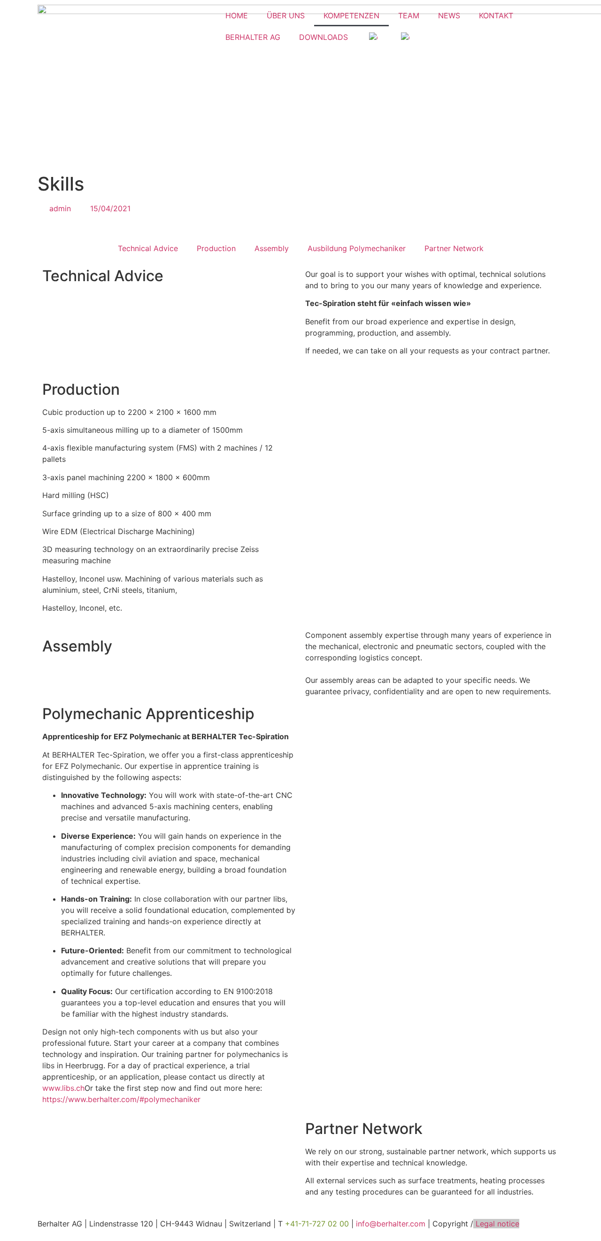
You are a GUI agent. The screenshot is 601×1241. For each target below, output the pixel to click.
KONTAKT (496, 15)
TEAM (408, 15)
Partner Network (454, 248)
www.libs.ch (63, 1088)
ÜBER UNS (286, 15)
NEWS (449, 15)
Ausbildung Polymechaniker (357, 248)
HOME (236, 15)
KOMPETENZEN (351, 15)
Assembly (271, 248)
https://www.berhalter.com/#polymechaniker (121, 1099)
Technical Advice (148, 248)
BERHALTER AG (252, 37)
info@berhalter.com (390, 1223)
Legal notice (496, 1223)
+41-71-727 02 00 (317, 1223)
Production (216, 248)
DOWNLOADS (323, 37)
